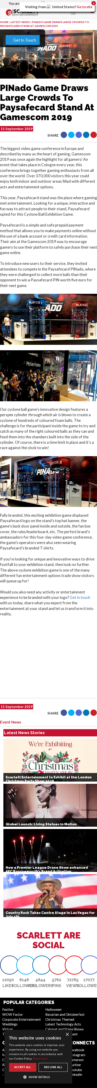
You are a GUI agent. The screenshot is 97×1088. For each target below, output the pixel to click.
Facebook (76, 1050)
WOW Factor (12, 1014)
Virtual (7, 1029)
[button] (63, 134)
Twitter (75, 1065)
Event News (10, 722)
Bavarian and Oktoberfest (65, 1014)
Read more (40, 1058)
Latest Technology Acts (63, 1024)
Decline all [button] (53, 1067)
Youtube (75, 1070)
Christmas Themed (59, 1019)
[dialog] (38, 1056)
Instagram (77, 1055)
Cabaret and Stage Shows (64, 1029)
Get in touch (80, 597)
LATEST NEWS (20, 22)
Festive (7, 1009)
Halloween (53, 1009)
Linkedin (75, 1074)
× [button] (67, 1034)
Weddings (10, 1024)
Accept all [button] (22, 1067)
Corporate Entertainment (21, 1019)
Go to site (84, 7)
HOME (4, 22)
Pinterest (76, 1060)
